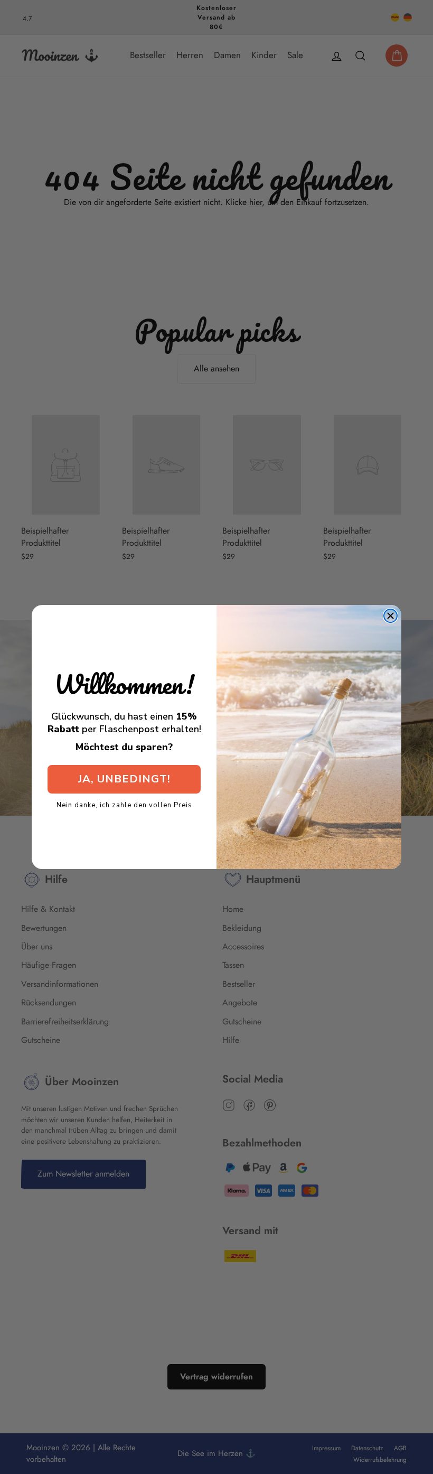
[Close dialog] (390, 615)
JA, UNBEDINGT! (124, 779)
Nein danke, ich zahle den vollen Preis (124, 804)
